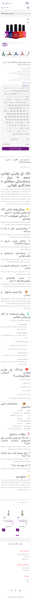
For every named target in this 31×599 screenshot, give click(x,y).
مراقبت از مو (26, 570)
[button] (17, 535)
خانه (29, 13)
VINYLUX (24, 83)
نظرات (14, 160)
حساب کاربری (25, 559)
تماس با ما (26, 556)
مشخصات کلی (24, 160)
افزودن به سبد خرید (15, 149)
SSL (28, 582)
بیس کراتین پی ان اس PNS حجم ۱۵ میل (22, 521)
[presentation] (27, 35)
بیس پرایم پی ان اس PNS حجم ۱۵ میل (9, 521)
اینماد (27, 579)
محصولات (24, 13)
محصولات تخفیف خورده (23, 554)
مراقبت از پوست (25, 568)
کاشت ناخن (18, 13)
